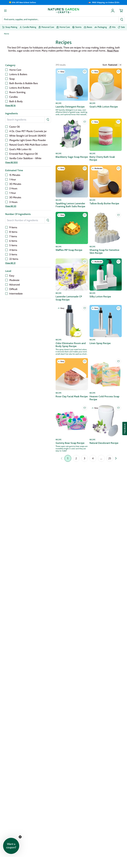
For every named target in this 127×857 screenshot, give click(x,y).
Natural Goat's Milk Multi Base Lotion (28, 144)
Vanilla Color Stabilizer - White (25, 158)
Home (6, 34)
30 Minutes (15, 183)
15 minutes (14, 175)
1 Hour (12, 179)
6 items (13, 240)
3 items (13, 254)
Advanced (14, 284)
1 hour (12, 192)
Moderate (14, 280)
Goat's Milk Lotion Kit (20, 149)
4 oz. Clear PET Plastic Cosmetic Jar (28, 131)
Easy (11, 275)
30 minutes (15, 197)
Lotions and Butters (19, 87)
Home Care (15, 69)
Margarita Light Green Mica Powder (27, 140)
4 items (13, 250)
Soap (12, 78)
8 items (13, 231)
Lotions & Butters (18, 74)
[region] (63, 2)
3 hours (13, 202)
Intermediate (16, 293)
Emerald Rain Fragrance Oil (23, 153)
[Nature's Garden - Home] (63, 11)
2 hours (13, 188)
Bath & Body (16, 101)
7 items (13, 236)
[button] (113, 50)
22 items (13, 258)
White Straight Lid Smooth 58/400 (27, 135)
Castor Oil (14, 126)
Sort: (105, 65)
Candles (13, 96)
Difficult (13, 289)
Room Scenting (17, 92)
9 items (13, 227)
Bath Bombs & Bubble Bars (23, 83)
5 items (13, 245)
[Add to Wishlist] (85, 72)
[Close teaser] (20, 836)
